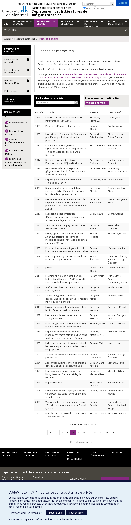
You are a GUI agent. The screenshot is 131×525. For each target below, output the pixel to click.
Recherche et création (24, 38)
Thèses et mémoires (9, 100)
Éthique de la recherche (14, 132)
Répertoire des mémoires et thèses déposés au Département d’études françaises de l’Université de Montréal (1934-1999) (82, 76)
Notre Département (96, 454)
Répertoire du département (74, 455)
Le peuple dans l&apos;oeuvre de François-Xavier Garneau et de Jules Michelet (64, 374)
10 (107, 432)
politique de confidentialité (34, 519)
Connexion (71, 3)
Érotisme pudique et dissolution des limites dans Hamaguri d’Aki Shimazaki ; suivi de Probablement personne (65, 279)
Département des (59, 13)
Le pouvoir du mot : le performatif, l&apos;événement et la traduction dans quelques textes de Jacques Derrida (66, 334)
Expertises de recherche (11, 60)
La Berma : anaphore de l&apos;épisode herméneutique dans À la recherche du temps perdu (66, 346)
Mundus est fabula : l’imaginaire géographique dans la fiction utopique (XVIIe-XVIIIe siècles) (65, 171)
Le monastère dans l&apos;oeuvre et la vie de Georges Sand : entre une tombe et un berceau (65, 393)
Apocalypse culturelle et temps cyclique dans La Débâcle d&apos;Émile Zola (65, 364)
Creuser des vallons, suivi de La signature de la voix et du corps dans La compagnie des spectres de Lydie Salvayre (65, 150)
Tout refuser (56, 512)
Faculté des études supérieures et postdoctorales (15, 162)
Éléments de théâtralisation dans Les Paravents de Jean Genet (64, 119)
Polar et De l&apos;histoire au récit (63, 125)
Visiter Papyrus (95, 102)
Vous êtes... (117, 452)
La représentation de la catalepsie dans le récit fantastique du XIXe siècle (66, 308)
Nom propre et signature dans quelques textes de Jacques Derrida (66, 258)
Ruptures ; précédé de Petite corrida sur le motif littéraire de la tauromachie (66, 325)
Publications (10, 91)
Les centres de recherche (12, 71)
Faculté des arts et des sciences (51, 7)
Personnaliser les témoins (26, 512)
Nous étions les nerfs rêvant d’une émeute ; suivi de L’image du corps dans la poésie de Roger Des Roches (65, 191)
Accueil (7, 38)
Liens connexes (12, 111)
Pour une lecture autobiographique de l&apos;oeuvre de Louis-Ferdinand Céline (66, 250)
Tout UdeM (101, 7)
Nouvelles (38, 477)
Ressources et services (52, 454)
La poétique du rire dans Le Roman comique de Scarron (63, 181)
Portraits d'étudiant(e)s (11, 81)
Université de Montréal (15, 11)
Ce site (88, 7)
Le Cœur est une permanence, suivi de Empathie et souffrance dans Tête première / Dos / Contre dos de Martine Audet (65, 204)
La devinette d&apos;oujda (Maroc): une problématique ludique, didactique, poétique (66, 137)
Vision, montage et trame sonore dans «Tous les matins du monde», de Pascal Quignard (65, 405)
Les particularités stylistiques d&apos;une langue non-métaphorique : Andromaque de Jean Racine (66, 217)
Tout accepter (76, 512)
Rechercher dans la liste (49, 98)
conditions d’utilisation (69, 519)
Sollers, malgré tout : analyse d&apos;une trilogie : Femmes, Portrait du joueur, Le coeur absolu (66, 298)
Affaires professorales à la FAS (14, 142)
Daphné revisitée (54, 382)
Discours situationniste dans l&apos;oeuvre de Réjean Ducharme (64, 162)
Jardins (49, 267)
